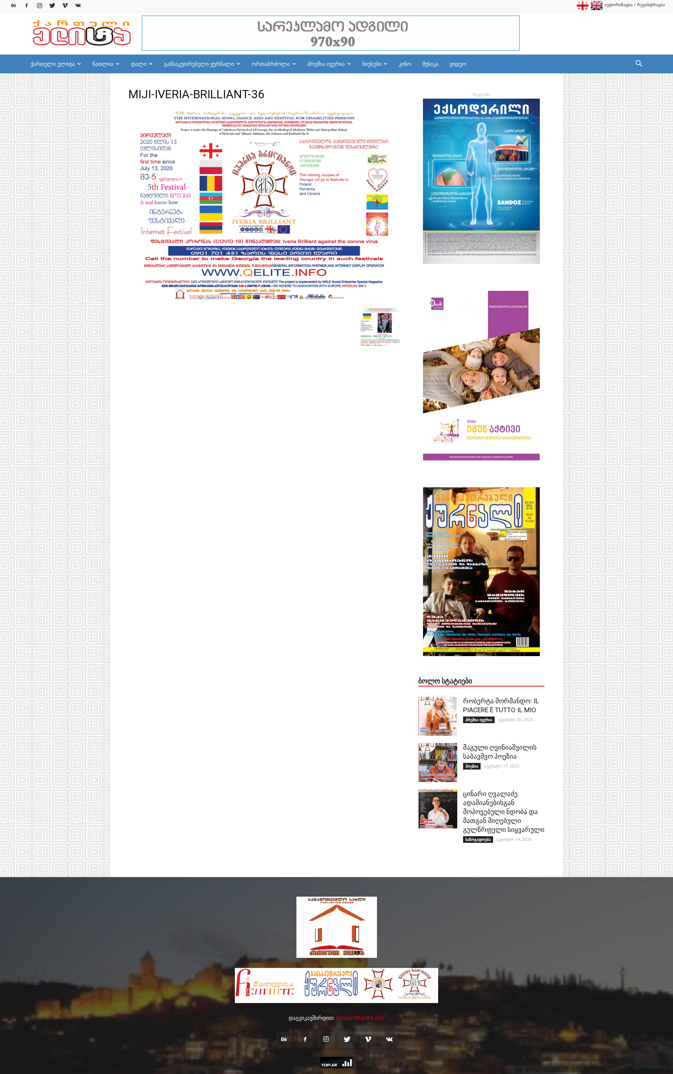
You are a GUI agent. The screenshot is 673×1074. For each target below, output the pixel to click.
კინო (405, 63)
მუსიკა (430, 63)
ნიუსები (371, 63)
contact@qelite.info (360, 1017)
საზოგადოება (478, 839)
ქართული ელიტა (52, 63)
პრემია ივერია (326, 63)
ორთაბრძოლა (271, 63)
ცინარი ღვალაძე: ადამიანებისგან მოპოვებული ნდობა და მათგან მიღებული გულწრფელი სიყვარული (503, 811)
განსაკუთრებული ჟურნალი (199, 63)
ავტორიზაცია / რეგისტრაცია (634, 4)
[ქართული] (582, 8)
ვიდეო (457, 63)
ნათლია (102, 63)
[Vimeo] (65, 6)
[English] (597, 8)
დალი (138, 63)
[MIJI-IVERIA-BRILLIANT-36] (264, 299)
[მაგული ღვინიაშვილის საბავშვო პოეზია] (437, 762)
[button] (638, 64)
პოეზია (471, 766)
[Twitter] (52, 6)
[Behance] (13, 6)
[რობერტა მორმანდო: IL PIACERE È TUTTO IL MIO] (437, 716)
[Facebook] (26, 6)
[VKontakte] (78, 6)
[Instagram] (39, 6)
